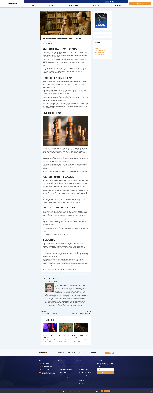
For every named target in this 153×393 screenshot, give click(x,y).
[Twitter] (46, 43)
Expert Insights (98, 48)
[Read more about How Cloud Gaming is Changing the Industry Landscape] (50, 327)
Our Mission (51, 5)
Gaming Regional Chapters (85, 372)
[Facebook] (43, 43)
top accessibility (58, 151)
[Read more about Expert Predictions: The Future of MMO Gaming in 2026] (81, 327)
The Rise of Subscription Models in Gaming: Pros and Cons (66, 335)
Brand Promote (97, 5)
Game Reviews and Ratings (101, 50)
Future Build (118, 5)
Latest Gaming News (99, 52)
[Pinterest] (49, 43)
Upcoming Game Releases (48, 339)
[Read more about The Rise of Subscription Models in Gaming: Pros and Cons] (66, 327)
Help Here (81, 383)
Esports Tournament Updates (101, 46)
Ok (102, 391)
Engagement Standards (84, 377)
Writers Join (81, 380)
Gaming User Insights (83, 375)
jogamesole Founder (74, 5)
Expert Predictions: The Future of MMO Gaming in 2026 (80, 335)
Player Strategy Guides (100, 54)
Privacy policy (107, 391)
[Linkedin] (51, 43)
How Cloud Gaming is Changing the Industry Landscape (48, 335)
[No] (151, 391)
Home (32, 5)
